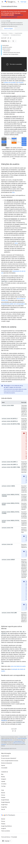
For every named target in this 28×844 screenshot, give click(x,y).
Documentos (6, 35)
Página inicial (4, 33)
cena (13, 192)
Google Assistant (18, 33)
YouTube (3, 786)
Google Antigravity (5, 802)
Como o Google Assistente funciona (9, 760)
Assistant (14, 2)
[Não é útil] (10, 38)
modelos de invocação (10, 82)
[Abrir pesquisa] (18, 2)
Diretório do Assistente (6, 763)
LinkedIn (3, 781)
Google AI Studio (5, 799)
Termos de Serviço (5, 837)
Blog (2, 774)
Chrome (3, 795)
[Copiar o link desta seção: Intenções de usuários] (20, 164)
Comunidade (4, 767)
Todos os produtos (5, 830)
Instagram (3, 779)
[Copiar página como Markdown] (13, 41)
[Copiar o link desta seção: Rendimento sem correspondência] (2, 677)
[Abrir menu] (2, 2)
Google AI (3, 828)
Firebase (3, 797)
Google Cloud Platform (6, 826)
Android (3, 792)
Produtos (11, 33)
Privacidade (14, 837)
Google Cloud (4, 804)
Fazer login (23, 1)
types (16, 243)
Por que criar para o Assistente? (8, 758)
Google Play (4, 807)
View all (3, 809)
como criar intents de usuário (18, 666)
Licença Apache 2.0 (18, 741)
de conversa (20, 82)
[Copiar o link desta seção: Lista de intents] (13, 398)
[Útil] (8, 38)
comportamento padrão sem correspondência (13, 304)
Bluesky (3, 776)
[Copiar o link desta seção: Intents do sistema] (17, 327)
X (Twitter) (3, 783)
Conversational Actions (9, 6)
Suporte (3, 765)
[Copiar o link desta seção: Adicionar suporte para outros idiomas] (7, 629)
